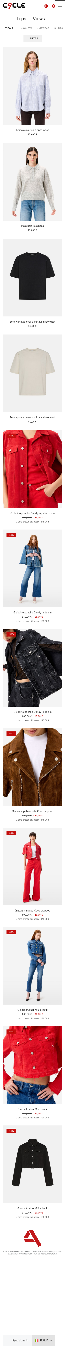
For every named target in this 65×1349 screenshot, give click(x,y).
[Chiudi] (8, 1340)
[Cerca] (37, 5)
